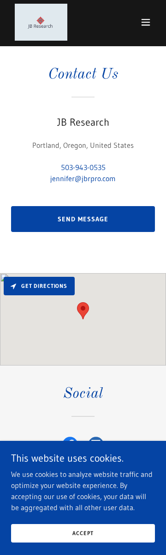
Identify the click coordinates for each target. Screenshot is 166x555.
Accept (82, 533)
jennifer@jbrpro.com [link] (83, 178)
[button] (145, 22)
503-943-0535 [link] (83, 167)
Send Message (83, 219)
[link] (41, 22)
